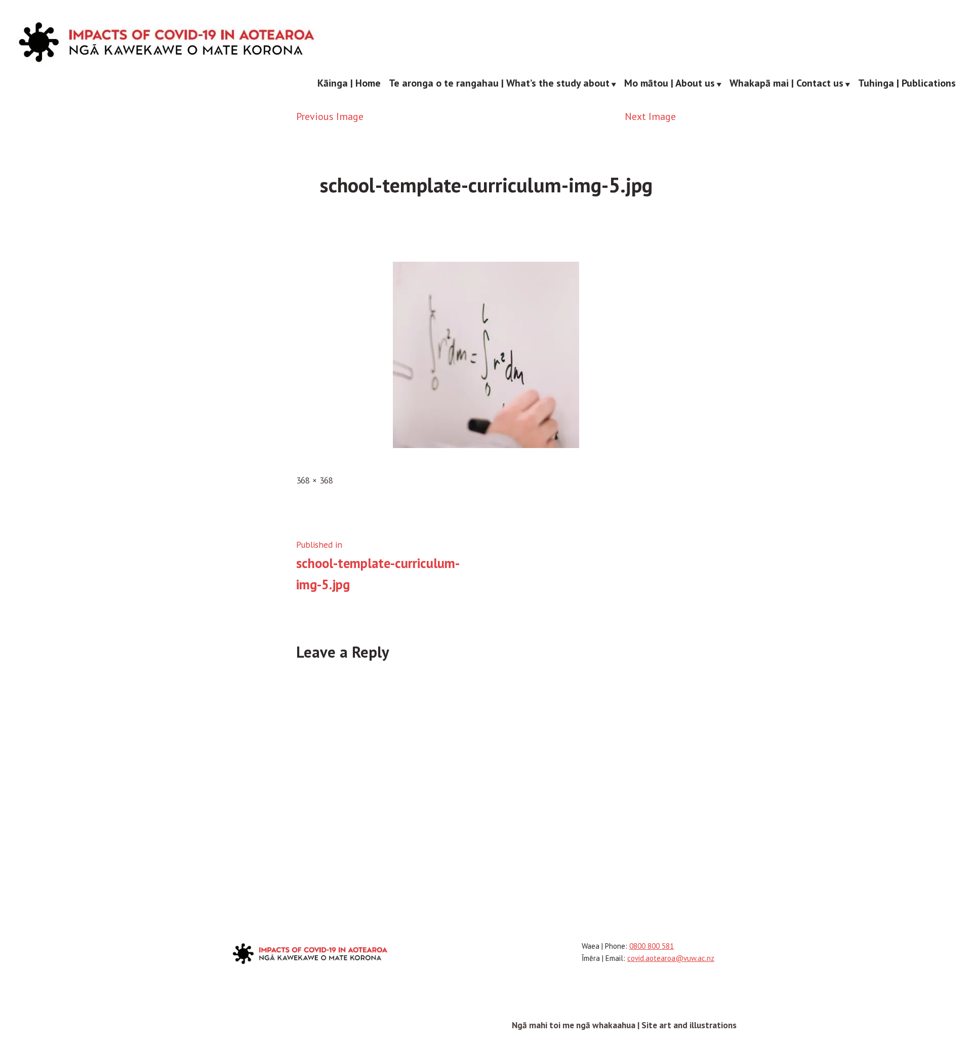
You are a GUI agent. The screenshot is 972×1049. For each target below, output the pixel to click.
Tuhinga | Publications (907, 83)
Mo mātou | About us (669, 83)
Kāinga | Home (349, 83)
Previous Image (329, 116)
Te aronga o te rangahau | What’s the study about (499, 83)
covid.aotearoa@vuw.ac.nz (670, 958)
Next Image (650, 116)
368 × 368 (314, 480)
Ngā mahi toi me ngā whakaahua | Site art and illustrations (624, 1025)
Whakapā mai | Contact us (786, 83)
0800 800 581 (651, 946)
